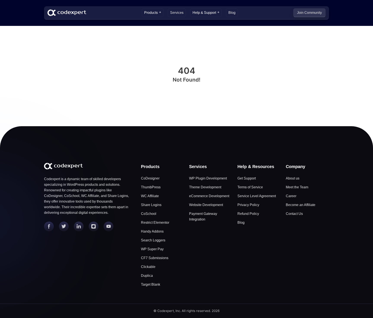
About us (292, 178)
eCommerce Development (209, 196)
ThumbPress (151, 187)
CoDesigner (150, 178)
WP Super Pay (152, 249)
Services (176, 12)
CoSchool (148, 214)
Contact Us (294, 214)
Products (151, 12)
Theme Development (205, 187)
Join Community (309, 12)
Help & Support (204, 12)
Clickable (148, 267)
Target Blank (150, 284)
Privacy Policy (248, 205)
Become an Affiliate (300, 205)
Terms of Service (250, 187)
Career (291, 196)
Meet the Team (297, 187)
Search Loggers (153, 240)
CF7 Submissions (154, 258)
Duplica (147, 275)
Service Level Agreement (256, 196)
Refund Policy (248, 214)
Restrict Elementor (155, 222)
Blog (231, 12)
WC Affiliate (150, 196)
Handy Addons (152, 231)
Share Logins (151, 205)
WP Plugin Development (208, 178)
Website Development (206, 205)
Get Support (246, 178)
